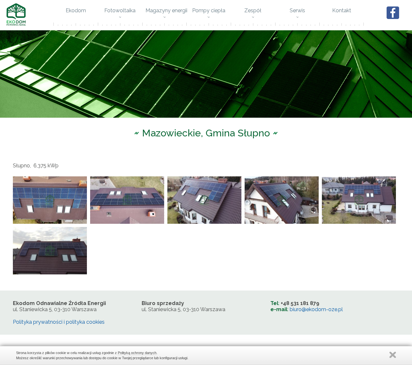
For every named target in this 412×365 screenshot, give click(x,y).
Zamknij (392, 355)
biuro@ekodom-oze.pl (316, 309)
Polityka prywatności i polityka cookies (59, 322)
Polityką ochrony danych (137, 353)
